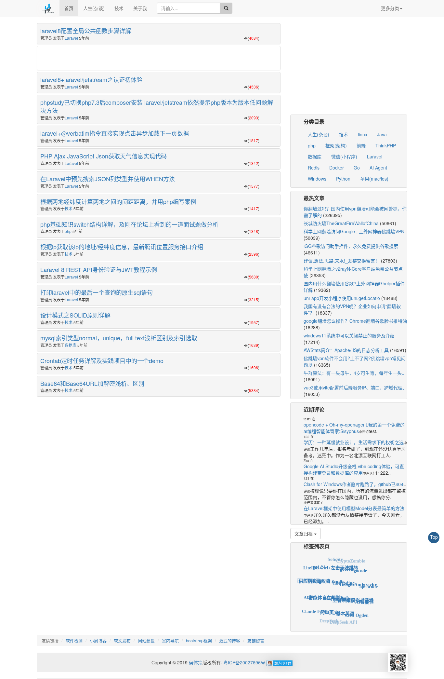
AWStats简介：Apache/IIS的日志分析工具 (346, 350)
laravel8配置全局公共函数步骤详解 (85, 30)
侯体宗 (195, 662)
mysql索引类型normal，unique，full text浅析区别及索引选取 (118, 337)
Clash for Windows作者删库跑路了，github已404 (353, 484)
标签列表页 (317, 546)
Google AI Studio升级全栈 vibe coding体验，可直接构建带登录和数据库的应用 (354, 469)
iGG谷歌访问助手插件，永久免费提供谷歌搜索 (351, 246)
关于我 (140, 8)
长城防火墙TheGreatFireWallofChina (341, 223)
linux (362, 134)
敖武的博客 (229, 640)
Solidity (335, 558)
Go (357, 167)
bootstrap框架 (199, 640)
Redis (314, 167)
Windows (317, 178)
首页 (68, 8)
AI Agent (378, 167)
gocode (360, 568)
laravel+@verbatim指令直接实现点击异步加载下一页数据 (114, 133)
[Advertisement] (158, 58)
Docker (336, 167)
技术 (119, 8)
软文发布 (122, 640)
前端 (361, 145)
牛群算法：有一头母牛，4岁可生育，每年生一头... (355, 373)
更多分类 (390, 8)
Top (434, 537)
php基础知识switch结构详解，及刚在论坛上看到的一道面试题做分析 (129, 224)
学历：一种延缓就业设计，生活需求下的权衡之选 (354, 442)
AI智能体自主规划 (322, 591)
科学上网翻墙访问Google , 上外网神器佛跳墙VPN (354, 231)
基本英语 (345, 607)
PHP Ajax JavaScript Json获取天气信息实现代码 (103, 156)
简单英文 (329, 606)
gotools (347, 564)
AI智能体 (364, 598)
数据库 (70, 345)
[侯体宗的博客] (48, 8)
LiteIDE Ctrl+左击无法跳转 (330, 563)
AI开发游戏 (337, 591)
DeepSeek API (343, 620)
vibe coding (343, 576)
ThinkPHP (385, 145)
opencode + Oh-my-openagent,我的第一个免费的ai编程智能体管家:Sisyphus (354, 427)
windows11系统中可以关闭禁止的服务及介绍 (349, 335)
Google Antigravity (358, 579)
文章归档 (304, 533)
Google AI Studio (328, 575)
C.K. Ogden (357, 612)
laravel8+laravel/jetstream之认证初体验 (91, 79)
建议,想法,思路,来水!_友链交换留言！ (342, 260)
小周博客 (98, 640)
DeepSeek (329, 618)
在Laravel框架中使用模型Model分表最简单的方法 (354, 508)
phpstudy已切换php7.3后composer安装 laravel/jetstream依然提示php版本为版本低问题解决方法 (156, 106)
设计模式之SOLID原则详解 (75, 315)
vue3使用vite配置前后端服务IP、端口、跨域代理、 (355, 387)
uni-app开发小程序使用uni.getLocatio (342, 298)
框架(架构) (336, 145)
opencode (368, 583)
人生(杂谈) (94, 8)
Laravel (71, 38)
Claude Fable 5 (317, 608)
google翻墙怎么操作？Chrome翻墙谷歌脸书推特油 (355, 321)
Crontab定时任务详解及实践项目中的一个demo (101, 360)
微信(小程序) (344, 156)
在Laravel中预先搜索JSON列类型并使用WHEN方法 (107, 178)
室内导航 (170, 640)
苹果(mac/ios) (374, 178)
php (68, 231)
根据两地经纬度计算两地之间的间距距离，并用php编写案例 (118, 201)
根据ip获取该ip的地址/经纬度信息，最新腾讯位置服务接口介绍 (121, 246)
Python (343, 178)
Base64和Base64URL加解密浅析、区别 (92, 383)
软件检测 (74, 640)
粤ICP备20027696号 (244, 662)
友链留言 (255, 640)
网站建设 (146, 640)
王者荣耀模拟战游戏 (353, 593)
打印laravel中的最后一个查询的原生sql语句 (96, 292)
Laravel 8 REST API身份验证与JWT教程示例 (98, 269)
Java (382, 134)
